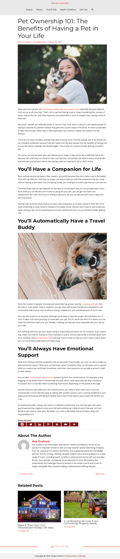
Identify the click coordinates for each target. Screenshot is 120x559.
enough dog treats (44, 338)
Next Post (101, 474)
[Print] (57, 424)
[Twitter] (31, 424)
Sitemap (81, 556)
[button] (92, 9)
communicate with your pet (41, 377)
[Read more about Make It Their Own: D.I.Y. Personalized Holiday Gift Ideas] (39, 506)
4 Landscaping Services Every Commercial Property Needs (81, 522)
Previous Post (25, 474)
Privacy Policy (70, 556)
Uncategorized (39, 42)
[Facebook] (22, 424)
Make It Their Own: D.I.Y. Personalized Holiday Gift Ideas (36, 526)
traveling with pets (90, 304)
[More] (74, 424)
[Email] (65, 424)
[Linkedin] (39, 424)
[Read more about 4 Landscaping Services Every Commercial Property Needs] (85, 504)
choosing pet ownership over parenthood (60, 109)
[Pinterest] (48, 424)
